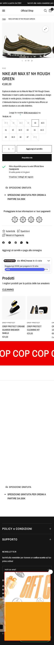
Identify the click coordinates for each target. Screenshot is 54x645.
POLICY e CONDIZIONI (17, 529)
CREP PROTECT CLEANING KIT (34, 328)
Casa (4, 19)
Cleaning (8, 289)
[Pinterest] (16, 242)
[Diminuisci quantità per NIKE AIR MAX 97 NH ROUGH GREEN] (4, 148)
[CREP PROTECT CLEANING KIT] (39, 308)
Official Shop (27, 10)
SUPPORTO (9, 539)
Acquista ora (27, 157)
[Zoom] (45, 29)
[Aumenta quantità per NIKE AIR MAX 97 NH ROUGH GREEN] (13, 148)
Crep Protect (8, 323)
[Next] (31, 60)
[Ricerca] (45, 10)
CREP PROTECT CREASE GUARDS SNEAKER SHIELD (13, 330)
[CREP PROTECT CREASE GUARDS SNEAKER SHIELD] (14, 308)
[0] (50, 10)
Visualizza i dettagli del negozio (21, 177)
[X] (10, 242)
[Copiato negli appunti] (28, 242)
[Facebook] (4, 242)
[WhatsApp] (22, 242)
